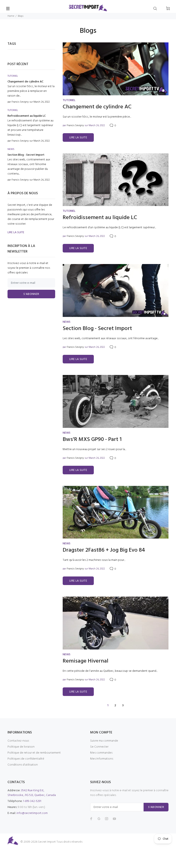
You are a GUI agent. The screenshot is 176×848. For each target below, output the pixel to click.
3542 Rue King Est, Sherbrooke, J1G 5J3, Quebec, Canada (32, 793)
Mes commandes (101, 752)
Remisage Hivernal (85, 661)
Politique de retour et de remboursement (34, 752)
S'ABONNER (31, 294)
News (66, 322)
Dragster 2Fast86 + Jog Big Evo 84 (104, 550)
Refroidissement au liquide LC (100, 218)
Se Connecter (99, 746)
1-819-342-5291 (32, 801)
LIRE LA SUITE (78, 137)
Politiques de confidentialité (26, 758)
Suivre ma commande (104, 740)
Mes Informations (101, 758)
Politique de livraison (21, 746)
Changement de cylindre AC (97, 107)
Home (11, 16)
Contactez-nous (18, 740)
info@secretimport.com (32, 813)
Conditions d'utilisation (23, 764)
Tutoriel (69, 100)
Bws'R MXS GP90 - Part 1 (92, 439)
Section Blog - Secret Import (97, 329)
